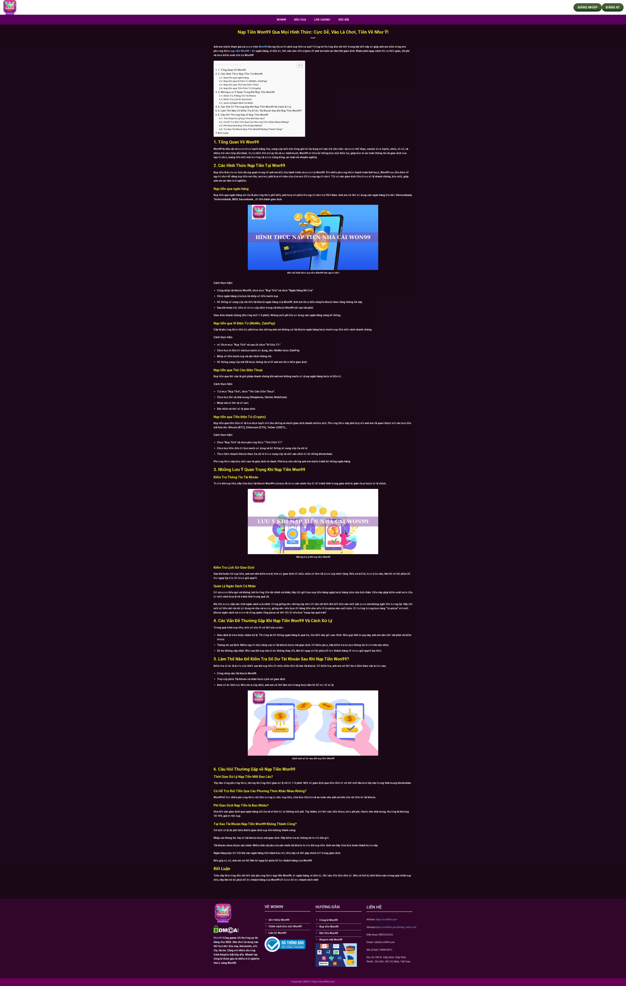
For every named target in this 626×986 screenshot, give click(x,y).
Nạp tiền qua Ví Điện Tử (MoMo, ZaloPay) (245, 81)
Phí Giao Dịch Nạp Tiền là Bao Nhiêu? (243, 125)
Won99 (281, 19)
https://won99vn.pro (386, 919)
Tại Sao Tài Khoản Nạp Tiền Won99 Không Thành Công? (253, 129)
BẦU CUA (300, 19)
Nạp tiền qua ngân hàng (236, 77)
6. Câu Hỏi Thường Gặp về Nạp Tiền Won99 (243, 114)
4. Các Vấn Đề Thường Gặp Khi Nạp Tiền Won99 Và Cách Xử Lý (254, 106)
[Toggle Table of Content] (298, 65)
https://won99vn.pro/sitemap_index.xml (395, 927)
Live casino (322, 19)
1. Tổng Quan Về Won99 (232, 69)
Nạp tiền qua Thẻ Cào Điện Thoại (241, 84)
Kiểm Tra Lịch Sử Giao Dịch (238, 99)
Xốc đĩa (343, 19)
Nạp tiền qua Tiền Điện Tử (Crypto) (242, 88)
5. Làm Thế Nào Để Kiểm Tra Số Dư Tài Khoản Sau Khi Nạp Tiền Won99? (260, 110)
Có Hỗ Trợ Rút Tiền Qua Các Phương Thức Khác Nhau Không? (256, 122)
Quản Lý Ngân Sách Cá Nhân (238, 103)
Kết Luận (223, 133)
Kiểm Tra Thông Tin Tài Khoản (240, 95)
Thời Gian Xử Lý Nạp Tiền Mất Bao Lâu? (244, 118)
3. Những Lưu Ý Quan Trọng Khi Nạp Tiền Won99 (246, 92)
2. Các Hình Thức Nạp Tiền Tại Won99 (240, 73)
